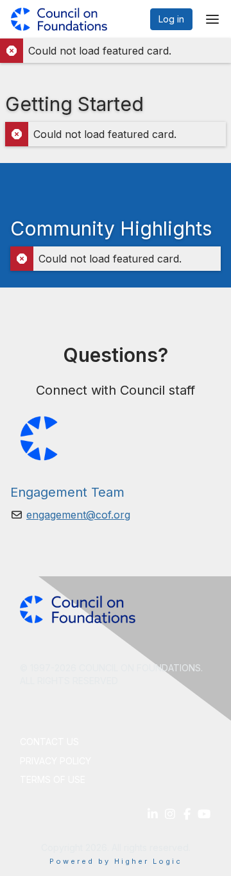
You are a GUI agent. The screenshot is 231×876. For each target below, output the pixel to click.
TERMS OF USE (52, 779)
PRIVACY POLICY (55, 760)
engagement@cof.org (78, 514)
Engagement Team (67, 492)
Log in (171, 18)
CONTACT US (49, 741)
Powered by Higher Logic (115, 861)
